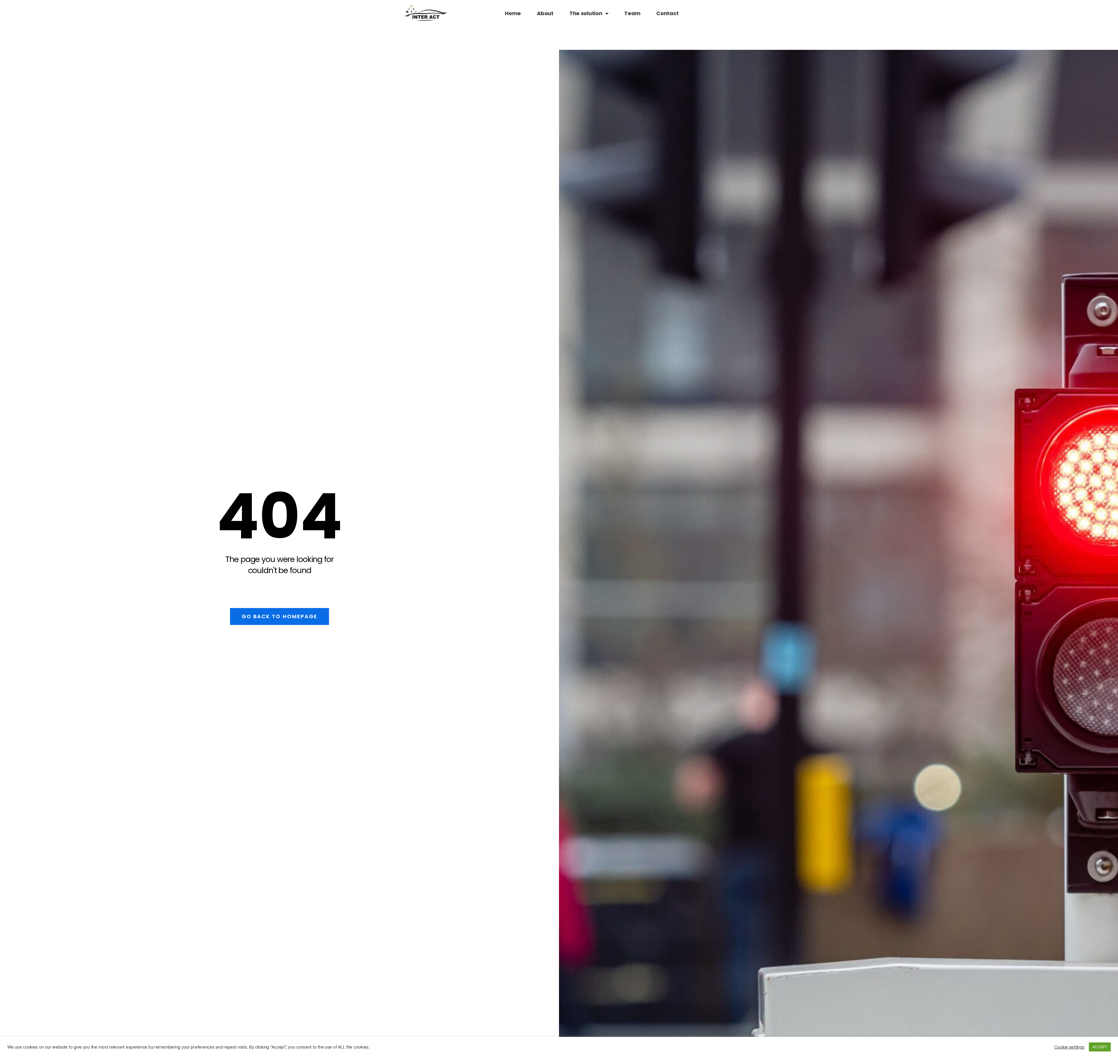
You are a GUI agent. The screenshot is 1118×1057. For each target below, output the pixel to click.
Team (632, 13)
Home (513, 13)
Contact (667, 13)
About (545, 13)
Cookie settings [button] (1069, 1047)
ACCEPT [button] (1099, 1046)
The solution (585, 13)
